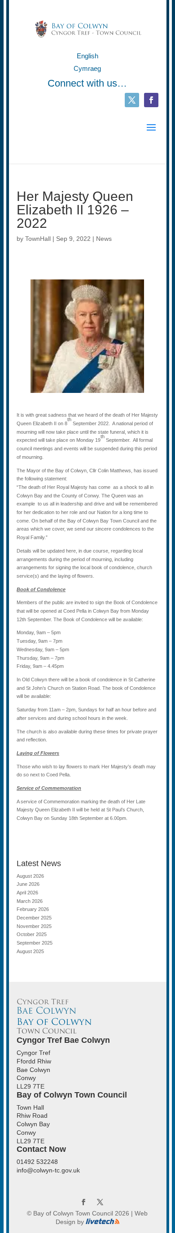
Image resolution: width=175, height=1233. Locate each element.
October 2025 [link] (32, 934)
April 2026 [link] (27, 892)
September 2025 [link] (34, 942)
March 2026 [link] (30, 901)
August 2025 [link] (30, 951)
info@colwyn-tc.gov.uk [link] (48, 1170)
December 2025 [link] (34, 917)
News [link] (104, 238)
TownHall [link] (38, 238)
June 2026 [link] (28, 884)
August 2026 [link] (30, 876)
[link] (88, 28)
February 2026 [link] (33, 909)
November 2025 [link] (34, 926)
